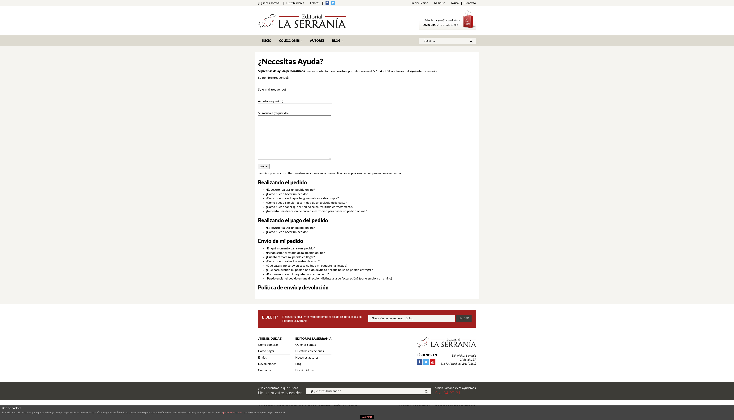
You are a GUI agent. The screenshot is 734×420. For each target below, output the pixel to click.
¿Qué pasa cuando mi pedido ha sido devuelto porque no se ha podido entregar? (319, 269)
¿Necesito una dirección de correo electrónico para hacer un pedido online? (316, 211)
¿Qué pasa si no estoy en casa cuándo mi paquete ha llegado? (307, 265)
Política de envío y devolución (293, 287)
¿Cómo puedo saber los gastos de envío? (293, 261)
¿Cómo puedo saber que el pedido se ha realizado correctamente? (309, 206)
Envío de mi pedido (280, 241)
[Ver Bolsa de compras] (447, 28)
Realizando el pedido (282, 182)
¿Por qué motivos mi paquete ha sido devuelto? (297, 274)
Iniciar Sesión (420, 3)
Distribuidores (295, 3)
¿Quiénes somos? (269, 3)
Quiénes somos (305, 344)
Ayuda (455, 3)
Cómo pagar (266, 351)
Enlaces (315, 3)
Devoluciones (267, 363)
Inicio (266, 40)
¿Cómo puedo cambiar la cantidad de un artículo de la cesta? (306, 202)
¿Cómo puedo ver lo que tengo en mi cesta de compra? (302, 198)
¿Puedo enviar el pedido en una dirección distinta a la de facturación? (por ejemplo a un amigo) (329, 278)
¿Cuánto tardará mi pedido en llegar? (290, 257)
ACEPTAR (367, 417)
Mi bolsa (439, 3)
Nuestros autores (306, 357)
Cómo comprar (268, 344)
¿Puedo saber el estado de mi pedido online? (295, 252)
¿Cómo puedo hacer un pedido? (287, 194)
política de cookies (233, 412)
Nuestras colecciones (309, 351)
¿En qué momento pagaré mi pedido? (290, 248)
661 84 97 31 (381, 71)
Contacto (470, 3)
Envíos (262, 357)
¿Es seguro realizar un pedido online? (290, 189)
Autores (317, 40)
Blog (336, 40)
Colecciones (289, 40)
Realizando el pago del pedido (293, 220)
